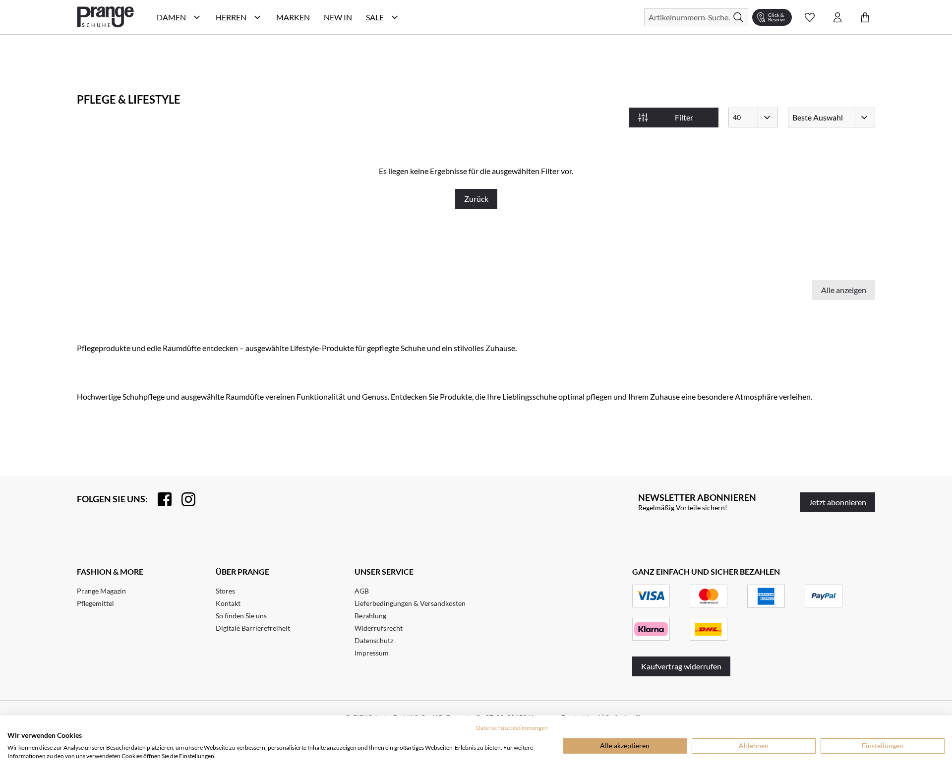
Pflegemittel (95, 603)
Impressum (372, 653)
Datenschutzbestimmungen (512, 727)
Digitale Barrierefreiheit (253, 628)
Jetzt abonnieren (837, 502)
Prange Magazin (101, 591)
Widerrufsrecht (379, 628)
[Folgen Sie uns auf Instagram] (183, 499)
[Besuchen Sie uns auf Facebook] (160, 499)
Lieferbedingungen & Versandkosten (410, 603)
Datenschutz (374, 640)
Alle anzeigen (843, 290)
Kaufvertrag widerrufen (681, 666)
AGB (362, 591)
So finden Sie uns (241, 615)
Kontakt (228, 603)
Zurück (476, 198)
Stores (225, 591)
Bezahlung (370, 615)
